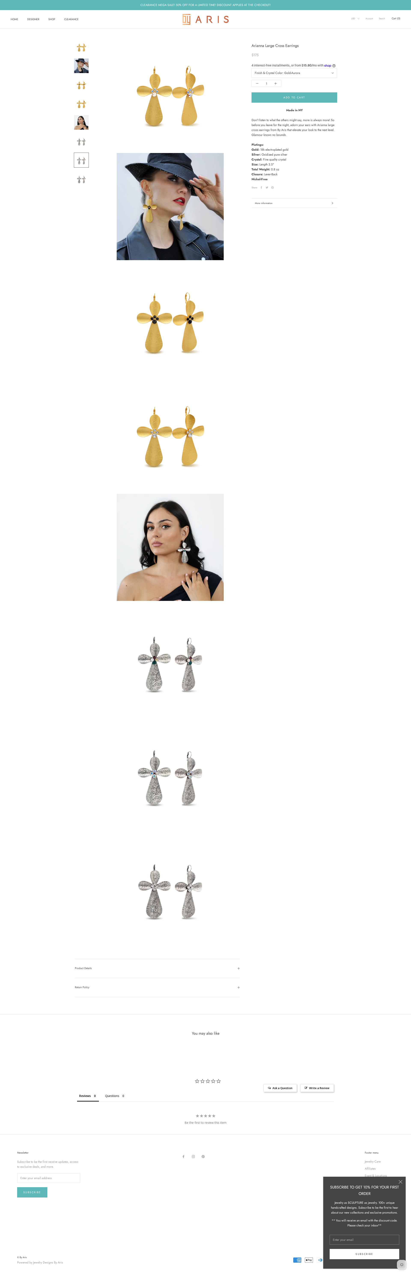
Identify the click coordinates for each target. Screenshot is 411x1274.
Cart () (396, 18)
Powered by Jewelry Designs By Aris (40, 1262)
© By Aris (22, 1257)
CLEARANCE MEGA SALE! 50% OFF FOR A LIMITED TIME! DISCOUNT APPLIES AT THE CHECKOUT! (205, 5)
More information (264, 203)
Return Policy (82, 987)
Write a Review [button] (319, 1088)
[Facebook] (261, 187)
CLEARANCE (71, 19)
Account (369, 18)
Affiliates (370, 1168)
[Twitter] (267, 187)
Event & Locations (376, 1175)
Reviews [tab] (85, 1096)
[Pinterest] (272, 187)
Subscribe (364, 1254)
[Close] (400, 1182)
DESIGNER (33, 19)
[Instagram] (193, 1156)
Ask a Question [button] (282, 1088)
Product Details (83, 968)
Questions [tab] (112, 1096)
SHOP (51, 19)
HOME (14, 19)
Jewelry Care (373, 1161)
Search (382, 18)
